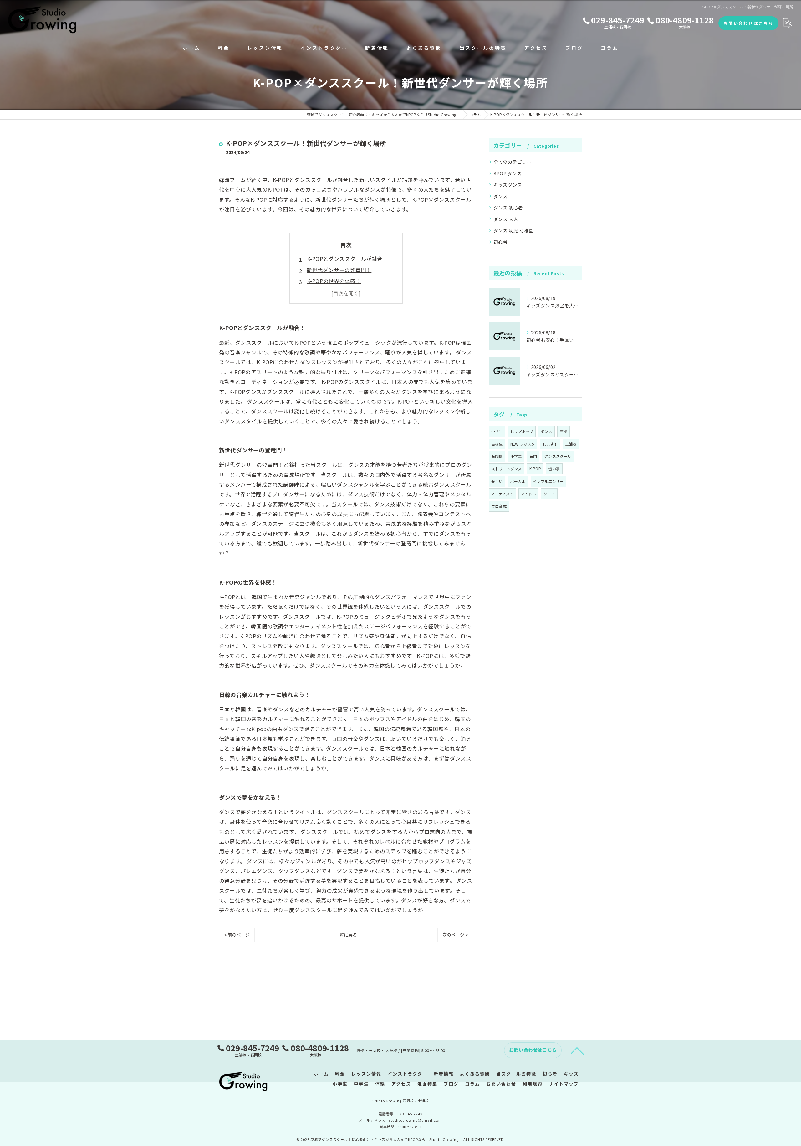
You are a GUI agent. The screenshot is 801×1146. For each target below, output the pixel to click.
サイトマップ (564, 1084)
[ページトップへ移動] (577, 1050)
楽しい (497, 481)
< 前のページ (237, 935)
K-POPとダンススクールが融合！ (347, 258)
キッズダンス (507, 184)
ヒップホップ (521, 431)
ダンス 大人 (505, 219)
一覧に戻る (346, 935)
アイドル (528, 493)
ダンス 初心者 (508, 207)
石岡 (533, 456)
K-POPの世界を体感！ (334, 281)
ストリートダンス (506, 468)
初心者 (500, 242)
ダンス (500, 196)
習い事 (554, 468)
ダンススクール (557, 456)
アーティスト (502, 493)
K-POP (535, 468)
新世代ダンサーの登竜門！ (339, 270)
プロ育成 (499, 506)
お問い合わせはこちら (748, 23)
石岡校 (497, 456)
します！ (550, 444)
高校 (563, 431)
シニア (549, 493)
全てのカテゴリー (512, 161)
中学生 (497, 431)
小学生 (516, 456)
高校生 (497, 444)
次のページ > (455, 935)
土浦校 (571, 444)
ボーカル (518, 481)
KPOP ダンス (507, 173)
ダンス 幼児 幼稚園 (513, 230)
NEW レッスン (522, 444)
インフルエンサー (548, 481)
